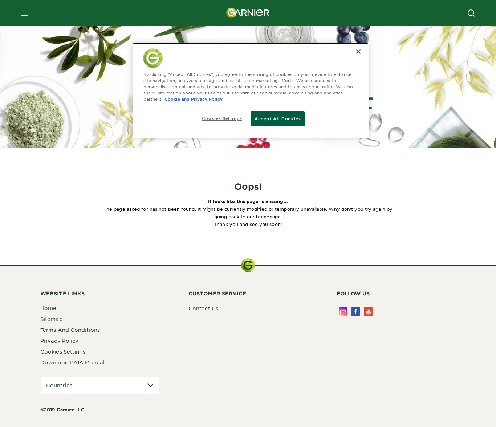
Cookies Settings (63, 351)
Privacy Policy (59, 340)
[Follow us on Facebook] (355, 311)
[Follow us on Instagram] (343, 311)
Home (48, 308)
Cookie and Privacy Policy (193, 98)
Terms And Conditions (70, 329)
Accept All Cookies (278, 118)
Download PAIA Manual (72, 362)
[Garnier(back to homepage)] (248, 13)
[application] (99, 385)
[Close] (358, 52)
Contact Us (203, 308)
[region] (251, 90)
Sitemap (51, 318)
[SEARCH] (471, 13)
